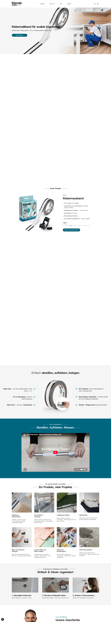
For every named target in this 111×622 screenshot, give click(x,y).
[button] (2, 619)
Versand (70, 225)
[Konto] (95, 3)
